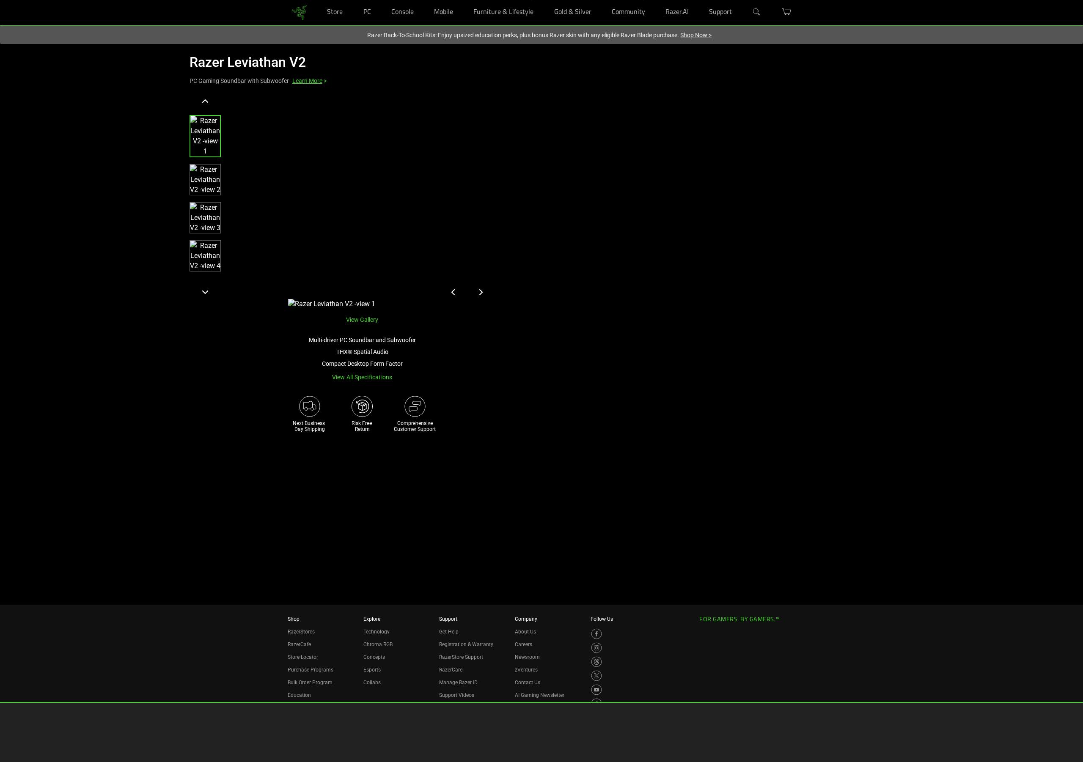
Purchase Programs (310, 670)
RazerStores (301, 632)
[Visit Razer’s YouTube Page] (596, 690)
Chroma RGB (378, 644)
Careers (523, 644)
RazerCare (450, 670)
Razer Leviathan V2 (248, 62)
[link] (299, 12)
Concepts (374, 657)
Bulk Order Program (310, 682)
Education (299, 695)
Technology (376, 632)
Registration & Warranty (466, 644)
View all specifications (362, 377)
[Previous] (205, 101)
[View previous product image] (453, 292)
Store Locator (303, 657)
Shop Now (696, 35)
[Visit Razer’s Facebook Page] (596, 634)
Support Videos (456, 695)
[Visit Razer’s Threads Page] (596, 662)
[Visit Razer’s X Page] (596, 676)
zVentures (526, 670)
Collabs (372, 682)
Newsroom (527, 657)
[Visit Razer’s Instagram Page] (596, 648)
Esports (372, 670)
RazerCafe (299, 644)
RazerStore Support (461, 657)
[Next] (205, 292)
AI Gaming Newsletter (539, 695)
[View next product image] (480, 292)
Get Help (449, 632)
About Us (525, 632)
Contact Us (527, 682)
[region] (344, 202)
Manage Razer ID (458, 682)
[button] (205, 136)
